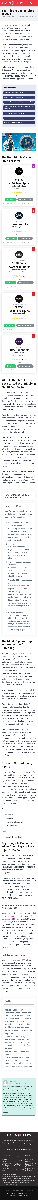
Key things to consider (11, 118)
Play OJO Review (30, 1163)
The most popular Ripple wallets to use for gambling (18, 108)
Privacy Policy (22, 1193)
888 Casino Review (29, 1160)
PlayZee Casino (30, 1169)
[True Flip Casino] (19, 345)
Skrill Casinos (18, 1164)
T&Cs (30, 1193)
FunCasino (28, 1171)
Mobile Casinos (7, 1167)
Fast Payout (6, 1165)
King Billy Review (26, 283)
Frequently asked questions (13, 122)
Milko (14, 1081)
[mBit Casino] (19, 302)
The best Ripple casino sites (13, 93)
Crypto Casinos (11, 16)
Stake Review (26, 238)
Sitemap (26, 1195)
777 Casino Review (29, 1166)
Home (3, 16)
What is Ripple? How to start (14, 97)
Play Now (12, 199)
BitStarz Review (26, 199)
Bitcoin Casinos (19, 1170)
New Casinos (6, 1163)
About (7, 1193)
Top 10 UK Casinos (5, 1160)
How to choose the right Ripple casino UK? (18, 102)
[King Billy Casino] (19, 258)
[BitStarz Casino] (19, 175)
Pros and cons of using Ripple (14, 113)
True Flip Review (26, 366)
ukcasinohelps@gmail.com (23, 1149)
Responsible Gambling (15, 1195)
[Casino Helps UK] (13, 3)
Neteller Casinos (19, 1166)
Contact (13, 1193)
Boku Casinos (18, 1168)
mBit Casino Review (26, 325)
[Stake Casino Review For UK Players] (19, 219)
